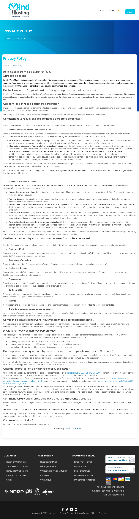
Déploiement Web (82, 471)
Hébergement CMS (48, 466)
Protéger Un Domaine (16, 475)
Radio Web (45, 475)
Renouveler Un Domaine (17, 471)
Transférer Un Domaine (17, 466)
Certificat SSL (80, 466)
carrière (96, 491)
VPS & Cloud (45, 480)
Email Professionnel (83, 462)
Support (9, 38)
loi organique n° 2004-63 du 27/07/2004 (84, 373)
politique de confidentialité (110, 487)
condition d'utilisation (113, 491)
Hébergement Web (48, 462)
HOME (102, 10)
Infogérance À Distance (84, 480)
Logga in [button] (130, 12)
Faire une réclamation (113, 495)
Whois (9, 480)
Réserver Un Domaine (16, 462)
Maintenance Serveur (84, 475)
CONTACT (111, 10)
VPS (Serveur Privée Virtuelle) (53, 471)
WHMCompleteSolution (75, 428)
